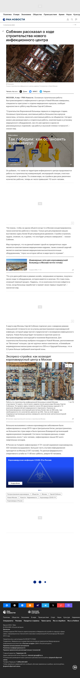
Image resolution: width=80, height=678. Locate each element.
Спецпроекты (8, 621)
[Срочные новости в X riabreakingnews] (61, 605)
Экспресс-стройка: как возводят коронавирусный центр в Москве (29, 358)
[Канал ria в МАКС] (7, 605)
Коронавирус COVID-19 (48, 497)
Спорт (53, 617)
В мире (33, 617)
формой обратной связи (11, 666)
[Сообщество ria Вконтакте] (22, 605)
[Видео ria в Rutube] (37, 605)
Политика (6, 617)
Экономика (25, 617)
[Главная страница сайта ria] (13, 19)
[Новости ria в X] (53, 605)
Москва (44, 494)
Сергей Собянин (55, 494)
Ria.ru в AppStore (59, 621)
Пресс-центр (46, 621)
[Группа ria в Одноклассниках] (30, 605)
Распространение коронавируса (18, 494)
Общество (35, 494)
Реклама (18, 621)
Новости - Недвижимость (28, 497)
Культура (66, 617)
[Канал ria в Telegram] (45, 605)
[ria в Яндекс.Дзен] (14, 605)
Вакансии (6, 629)
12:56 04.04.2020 (9, 25)
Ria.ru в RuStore (73, 621)
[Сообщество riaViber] (68, 605)
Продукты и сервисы (31, 621)
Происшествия (43, 617)
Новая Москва (12, 497)
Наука (59, 617)
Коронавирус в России (14, 501)
